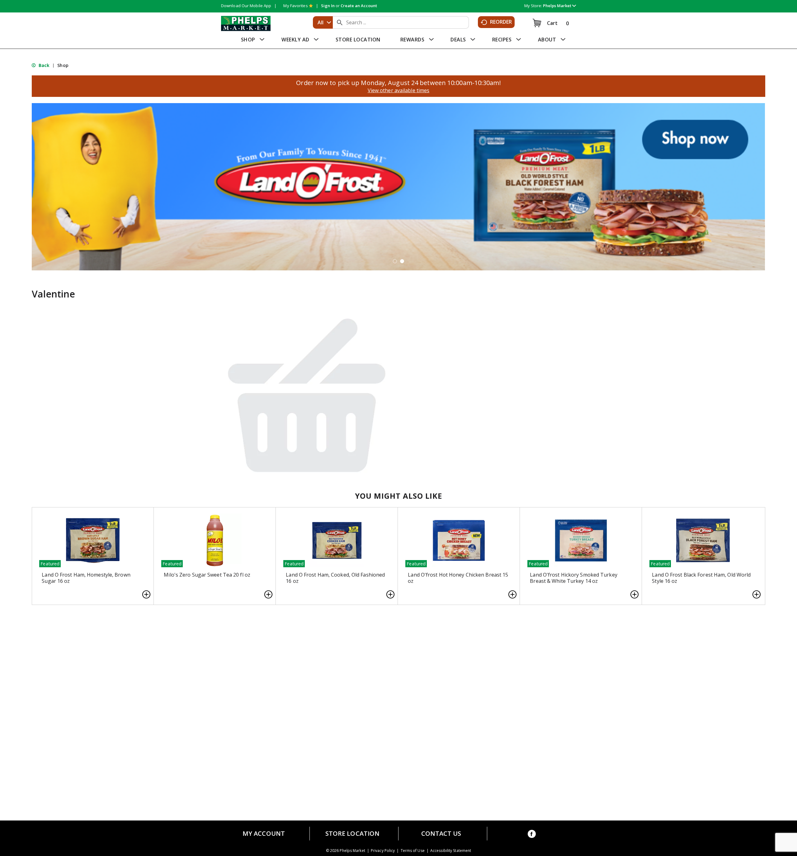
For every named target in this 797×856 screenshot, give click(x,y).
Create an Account (359, 5)
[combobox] (323, 22)
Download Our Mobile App (246, 5)
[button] (559, 5)
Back (43, 65)
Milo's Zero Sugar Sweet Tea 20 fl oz (207, 574)
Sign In (328, 5)
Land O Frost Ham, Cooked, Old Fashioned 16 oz (335, 577)
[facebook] (532, 835)
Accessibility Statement (450, 851)
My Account (264, 833)
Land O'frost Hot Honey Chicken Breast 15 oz (458, 577)
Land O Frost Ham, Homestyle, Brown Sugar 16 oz (86, 577)
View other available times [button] (399, 90)
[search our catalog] (340, 22)
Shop (62, 65)
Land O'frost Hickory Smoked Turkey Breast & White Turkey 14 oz (573, 577)
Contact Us (441, 833)
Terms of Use (413, 851)
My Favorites (295, 5)
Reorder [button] (501, 21)
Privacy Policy (383, 851)
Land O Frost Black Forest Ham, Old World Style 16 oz (701, 577)
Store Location (352, 833)
